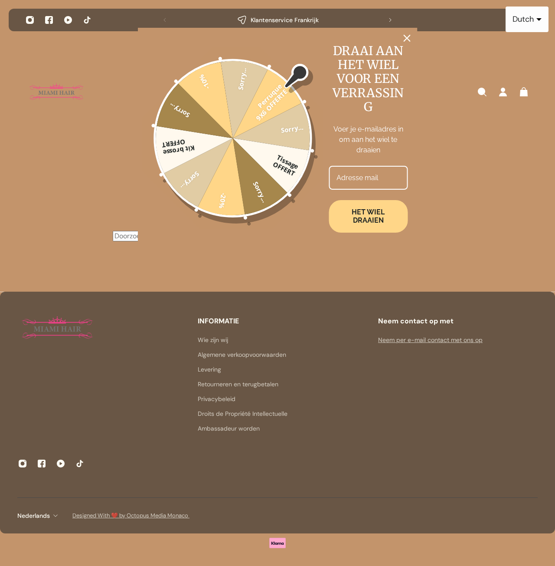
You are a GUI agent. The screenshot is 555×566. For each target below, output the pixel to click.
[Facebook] (49, 20)
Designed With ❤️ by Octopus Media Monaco (130, 515)
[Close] (407, 38)
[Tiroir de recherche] (482, 92)
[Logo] (56, 92)
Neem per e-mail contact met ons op (430, 340)
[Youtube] (68, 20)
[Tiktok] (87, 20)
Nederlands (33, 516)
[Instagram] (29, 20)
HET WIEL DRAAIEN (368, 216)
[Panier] (523, 92)
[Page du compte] (503, 92)
